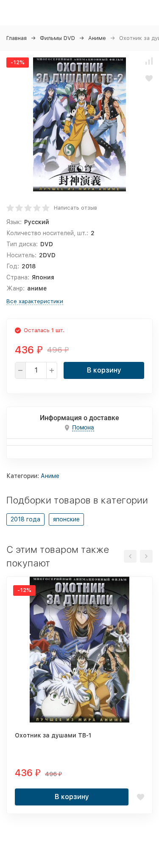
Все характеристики (34, 301)
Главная (16, 38)
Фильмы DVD (57, 38)
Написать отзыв (75, 208)
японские (66, 519)
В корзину (104, 370)
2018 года (25, 519)
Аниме (97, 38)
